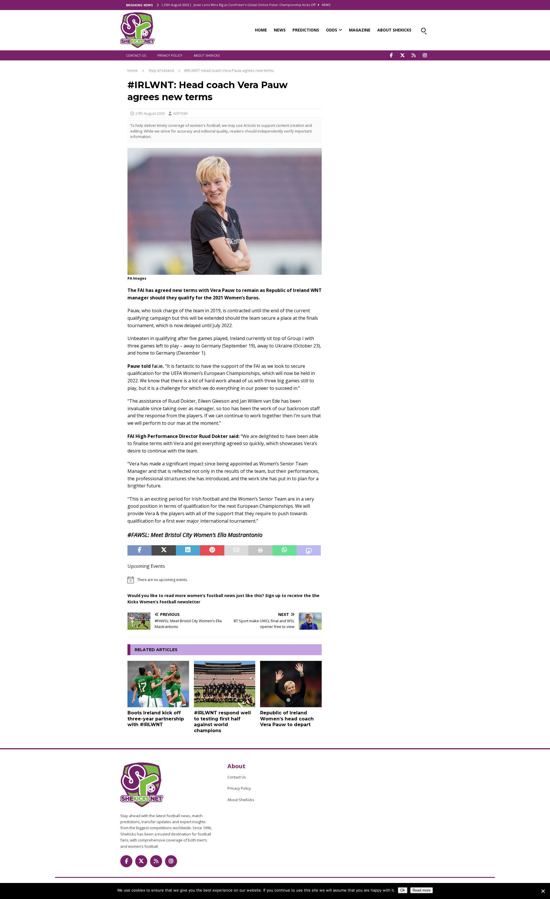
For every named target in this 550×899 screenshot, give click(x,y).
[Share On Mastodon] (309, 550)
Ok (402, 890)
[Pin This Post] (212, 550)
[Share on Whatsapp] (284, 550)
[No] (543, 891)
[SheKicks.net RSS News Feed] (413, 55)
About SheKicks (207, 55)
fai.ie (157, 366)
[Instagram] (425, 55)
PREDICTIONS (305, 30)
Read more (421, 890)
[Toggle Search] (423, 30)
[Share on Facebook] (139, 550)
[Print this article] (260, 550)
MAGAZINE (359, 30)
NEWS (280, 30)
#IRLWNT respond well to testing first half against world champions (222, 721)
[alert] (224, 579)
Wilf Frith (180, 113)
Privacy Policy (169, 55)
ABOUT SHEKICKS (394, 30)
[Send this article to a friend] (236, 550)
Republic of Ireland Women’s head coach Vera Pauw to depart (287, 719)
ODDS (331, 30)
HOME (261, 30)
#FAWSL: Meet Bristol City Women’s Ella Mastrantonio (194, 535)
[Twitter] (402, 55)
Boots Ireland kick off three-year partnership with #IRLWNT (155, 719)
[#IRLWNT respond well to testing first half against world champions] (225, 684)
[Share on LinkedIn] (188, 550)
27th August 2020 (150, 113)
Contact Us (136, 55)
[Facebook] (391, 55)
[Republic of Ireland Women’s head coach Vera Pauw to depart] (291, 684)
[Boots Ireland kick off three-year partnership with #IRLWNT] (158, 684)
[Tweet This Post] (164, 550)
